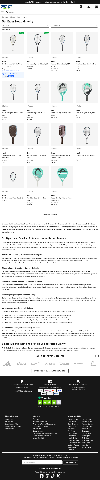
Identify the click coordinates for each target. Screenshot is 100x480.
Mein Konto (9, 419)
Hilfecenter (9, 421)
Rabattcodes (9, 428)
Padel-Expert (86, 419)
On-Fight (71, 450)
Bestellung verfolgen (12, 424)
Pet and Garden (87, 424)
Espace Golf (72, 428)
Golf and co (72, 435)
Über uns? (36, 419)
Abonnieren (70, 462)
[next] (98, 356)
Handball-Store (73, 438)
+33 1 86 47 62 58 (22, 394)
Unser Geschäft (38, 438)
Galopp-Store (72, 433)
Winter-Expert (87, 447)
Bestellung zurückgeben (78, 389)
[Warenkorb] (96, 7)
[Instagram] (47, 476)
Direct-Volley (72, 426)
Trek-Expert (86, 438)
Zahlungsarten (38, 431)
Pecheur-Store (87, 421)
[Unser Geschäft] (81, 7)
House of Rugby (73, 440)
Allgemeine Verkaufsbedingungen (45, 424)
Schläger (12, 17)
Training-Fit (86, 435)
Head (19, 17)
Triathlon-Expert (87, 440)
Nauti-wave (72, 447)
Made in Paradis (73, 445)
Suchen (11, 12)
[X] (58, 476)
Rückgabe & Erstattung (41, 426)
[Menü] (2, 12)
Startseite (5, 17)
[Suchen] (7, 12)
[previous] (95, 356)
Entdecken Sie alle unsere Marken (50, 371)
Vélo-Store (85, 445)
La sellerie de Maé (74, 443)
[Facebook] (42, 476)
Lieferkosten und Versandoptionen (45, 433)
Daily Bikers (72, 421)
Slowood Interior (87, 426)
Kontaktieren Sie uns (22, 387)
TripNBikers (86, 443)
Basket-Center (73, 419)
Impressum (37, 428)
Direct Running (73, 424)
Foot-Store (71, 431)
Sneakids (85, 431)
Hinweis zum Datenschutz (42, 435)
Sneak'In (85, 428)
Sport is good (86, 433)
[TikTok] (53, 476)
